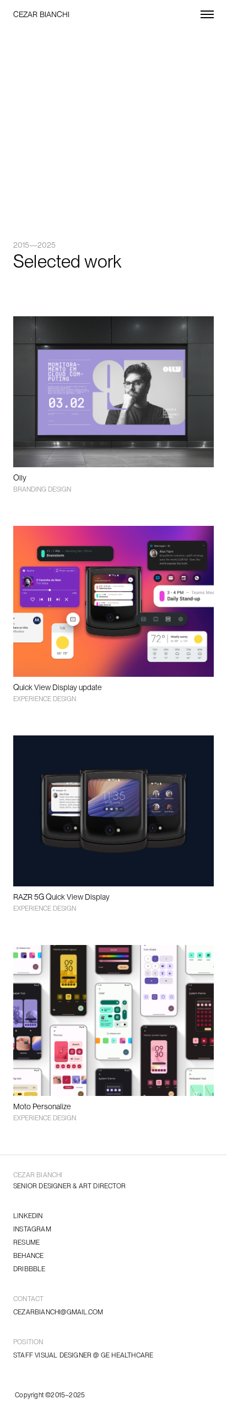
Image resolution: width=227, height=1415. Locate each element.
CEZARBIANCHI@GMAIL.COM (58, 1312)
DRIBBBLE (29, 1269)
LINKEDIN (28, 1216)
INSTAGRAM (32, 1229)
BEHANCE (28, 1256)
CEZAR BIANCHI (41, 14)
